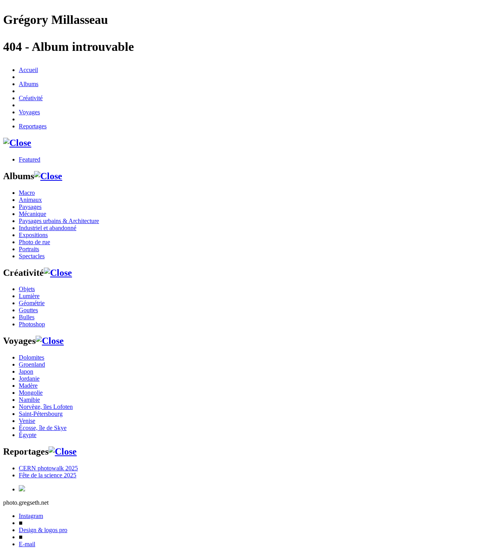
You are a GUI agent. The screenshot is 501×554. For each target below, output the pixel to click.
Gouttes (28, 310)
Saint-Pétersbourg (41, 413)
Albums (28, 84)
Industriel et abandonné (47, 228)
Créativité (31, 98)
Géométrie (32, 303)
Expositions (33, 235)
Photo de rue (34, 242)
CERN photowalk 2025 (48, 468)
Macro (27, 192)
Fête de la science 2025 (47, 475)
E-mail (27, 544)
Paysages (30, 206)
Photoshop (32, 324)
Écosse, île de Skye (43, 427)
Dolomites (31, 357)
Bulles (26, 317)
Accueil (28, 70)
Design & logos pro (43, 530)
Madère (28, 385)
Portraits (29, 249)
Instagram (31, 516)
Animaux (30, 199)
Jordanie (29, 378)
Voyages (29, 112)
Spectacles (32, 256)
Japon (26, 371)
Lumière (29, 296)
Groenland (32, 364)
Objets (27, 289)
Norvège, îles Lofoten (46, 406)
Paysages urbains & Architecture (59, 221)
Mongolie (31, 392)
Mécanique (32, 213)
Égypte (27, 435)
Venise (27, 420)
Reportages (33, 126)
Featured (29, 159)
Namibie (29, 399)
